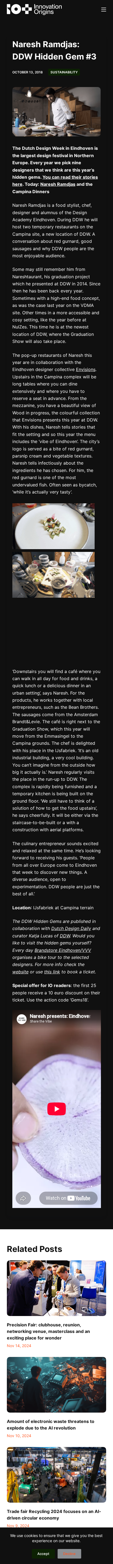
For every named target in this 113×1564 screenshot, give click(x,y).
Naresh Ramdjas (57, 184)
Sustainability (64, 72)
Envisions (85, 369)
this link (52, 971)
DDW (65, 935)
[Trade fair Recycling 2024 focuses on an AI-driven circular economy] (56, 1475)
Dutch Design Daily (71, 928)
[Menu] (103, 9)
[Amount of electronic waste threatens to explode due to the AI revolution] (56, 1385)
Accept (43, 1553)
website (20, 971)
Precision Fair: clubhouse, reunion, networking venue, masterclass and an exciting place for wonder (48, 1331)
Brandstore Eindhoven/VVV (63, 950)
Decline (69, 1553)
